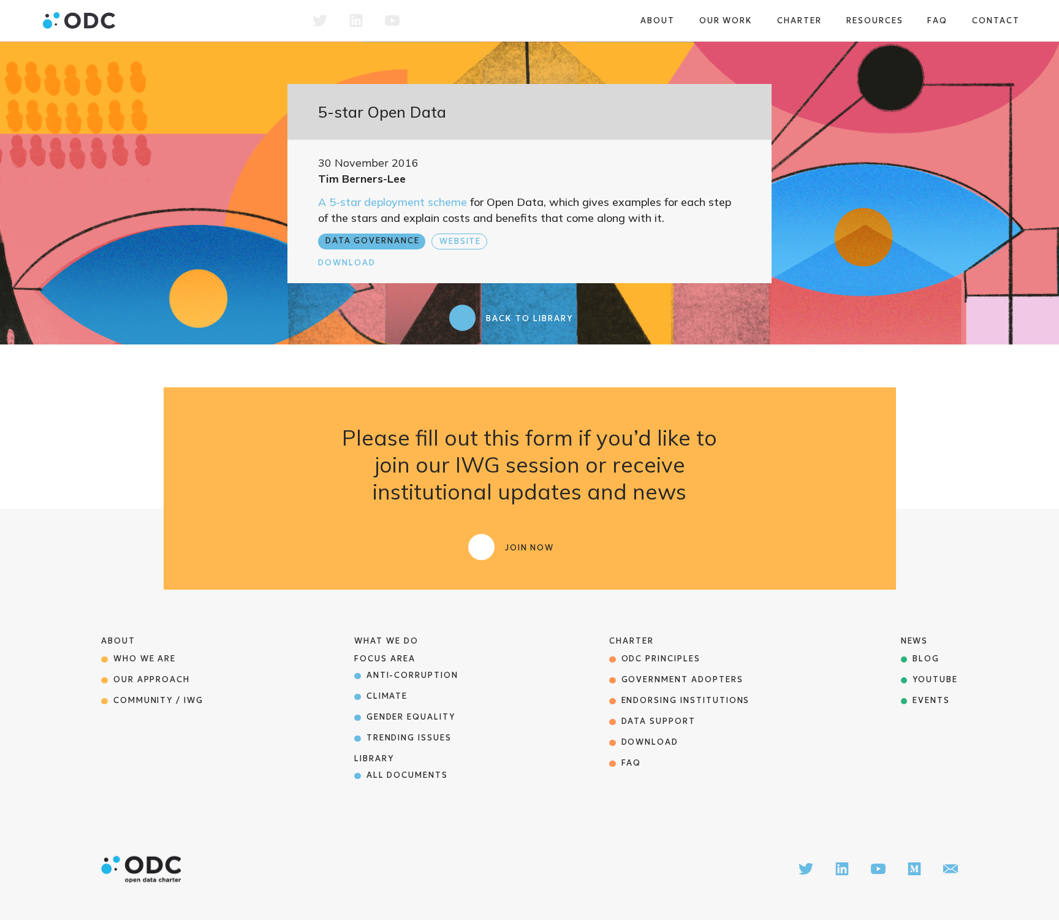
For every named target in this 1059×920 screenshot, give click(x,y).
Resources (874, 20)
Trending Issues (409, 737)
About (657, 20)
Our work (726, 20)
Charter (799, 20)
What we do (386, 641)
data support (658, 721)
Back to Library (529, 318)
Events (931, 700)
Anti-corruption (412, 675)
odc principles (660, 658)
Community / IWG (158, 700)
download (650, 742)
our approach (151, 679)
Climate (387, 696)
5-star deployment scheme (398, 202)
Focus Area (385, 658)
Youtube (935, 679)
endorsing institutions (685, 700)
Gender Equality (410, 717)
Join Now (530, 547)
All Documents (407, 775)
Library (374, 758)
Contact (996, 20)
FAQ (937, 20)
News (914, 641)
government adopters (682, 679)
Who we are (144, 658)
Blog (926, 658)
